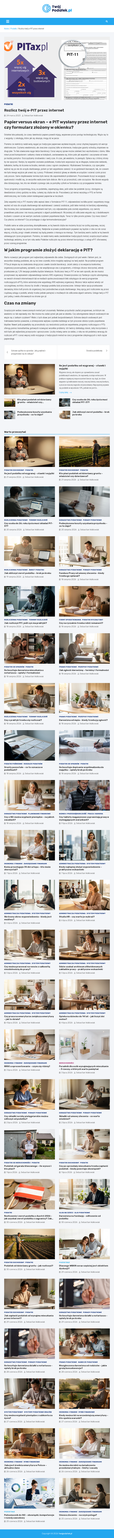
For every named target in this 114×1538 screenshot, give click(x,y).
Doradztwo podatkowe (70, 520)
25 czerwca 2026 (14, 1521)
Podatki (8, 104)
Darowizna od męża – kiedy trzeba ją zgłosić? (83, 720)
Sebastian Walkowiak (33, 115)
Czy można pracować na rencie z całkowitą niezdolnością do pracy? (27, 968)
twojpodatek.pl (65, 1533)
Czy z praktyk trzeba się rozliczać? (23, 720)
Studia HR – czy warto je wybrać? (77, 916)
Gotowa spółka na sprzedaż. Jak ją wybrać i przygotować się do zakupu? (28, 352)
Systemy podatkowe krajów (38, 1412)
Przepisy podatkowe (88, 667)
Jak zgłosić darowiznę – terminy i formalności (84, 670)
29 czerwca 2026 (69, 1272)
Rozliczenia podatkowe (16, 520)
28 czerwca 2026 (14, 1372)
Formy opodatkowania (70, 620)
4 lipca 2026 (12, 1023)
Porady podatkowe (92, 520)
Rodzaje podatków (33, 764)
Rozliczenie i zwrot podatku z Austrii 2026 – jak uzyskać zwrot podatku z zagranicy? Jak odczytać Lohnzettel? (28, 1219)
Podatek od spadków (14, 667)
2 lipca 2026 (12, 1122)
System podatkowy (96, 864)
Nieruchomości (66, 1063)
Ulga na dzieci (66, 1213)
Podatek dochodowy (14, 470)
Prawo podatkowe (68, 667)
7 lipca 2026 (12, 873)
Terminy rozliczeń (38, 520)
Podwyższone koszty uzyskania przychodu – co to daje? (34, 413)
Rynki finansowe (87, 1412)
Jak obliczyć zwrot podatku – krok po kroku (27, 573)
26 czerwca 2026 (14, 1471)
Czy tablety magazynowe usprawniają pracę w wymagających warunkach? (84, 818)
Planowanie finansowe (39, 814)
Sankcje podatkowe (88, 1362)
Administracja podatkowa (72, 864)
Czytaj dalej (64, 392)
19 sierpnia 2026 (13, 577)
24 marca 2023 (13, 115)
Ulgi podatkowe (82, 1213)
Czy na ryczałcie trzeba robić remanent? (81, 623)
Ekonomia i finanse (13, 864)
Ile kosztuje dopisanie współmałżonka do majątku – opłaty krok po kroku (81, 768)
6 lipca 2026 (12, 923)
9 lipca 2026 (67, 823)
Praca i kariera (95, 814)
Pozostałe (64, 1262)
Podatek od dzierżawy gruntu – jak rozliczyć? (28, 1265)
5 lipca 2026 (12, 973)
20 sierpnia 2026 (14, 530)
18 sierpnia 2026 (68, 579)
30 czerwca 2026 (14, 1222)
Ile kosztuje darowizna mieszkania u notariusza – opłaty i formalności (24, 671)
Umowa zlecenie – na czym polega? (78, 1515)
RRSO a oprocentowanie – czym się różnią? (27, 1066)
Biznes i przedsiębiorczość (72, 814)
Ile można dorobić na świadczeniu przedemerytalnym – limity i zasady (78, 1466)
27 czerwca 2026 (14, 1422)
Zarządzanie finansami (35, 864)
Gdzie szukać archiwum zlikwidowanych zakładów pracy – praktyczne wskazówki (81, 968)
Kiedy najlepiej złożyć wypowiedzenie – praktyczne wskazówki (80, 868)
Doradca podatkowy (94, 351)
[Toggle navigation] (7, 21)
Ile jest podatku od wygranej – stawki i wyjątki (29, 473)
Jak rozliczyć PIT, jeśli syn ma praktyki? (25, 623)
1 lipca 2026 (11, 1172)
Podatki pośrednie (13, 764)
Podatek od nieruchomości (17, 1163)
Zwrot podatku (36, 570)
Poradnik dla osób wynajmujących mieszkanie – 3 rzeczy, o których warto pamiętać (84, 1067)
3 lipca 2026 (12, 1070)
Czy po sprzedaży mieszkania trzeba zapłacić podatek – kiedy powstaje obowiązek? (83, 1167)
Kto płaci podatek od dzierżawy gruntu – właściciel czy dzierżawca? (34, 402)
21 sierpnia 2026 (13, 477)
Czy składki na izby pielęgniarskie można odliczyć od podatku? (26, 1117)
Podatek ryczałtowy (92, 620)
